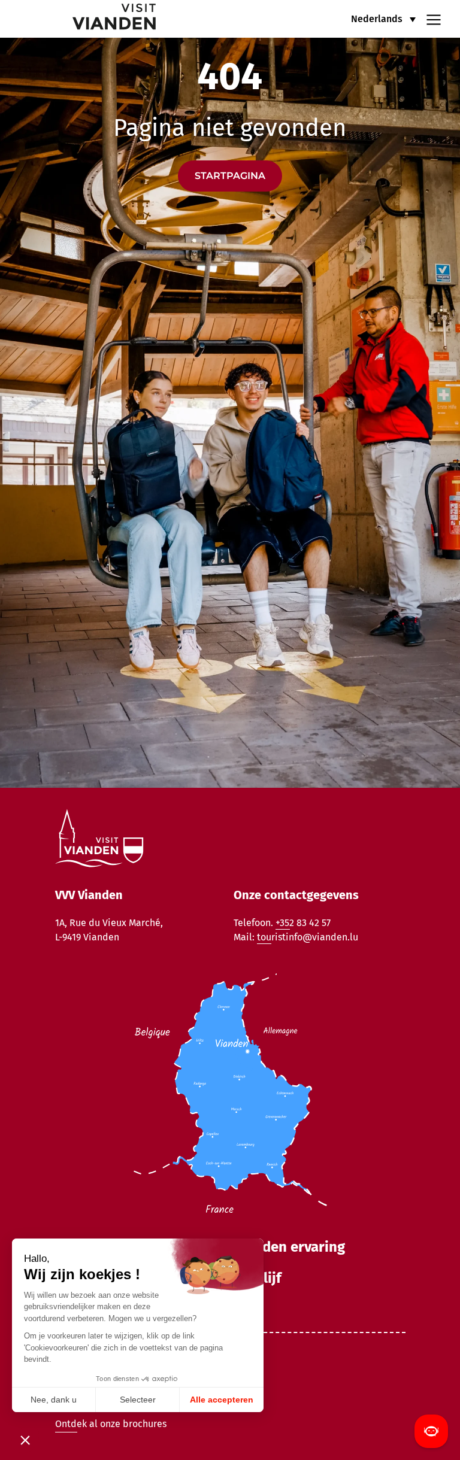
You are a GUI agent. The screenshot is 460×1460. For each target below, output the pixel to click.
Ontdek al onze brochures (111, 1423)
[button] (383, 19)
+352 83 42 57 (303, 922)
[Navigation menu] (433, 18)
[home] (86, 18)
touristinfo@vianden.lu (307, 937)
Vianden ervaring (289, 1247)
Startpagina (230, 175)
